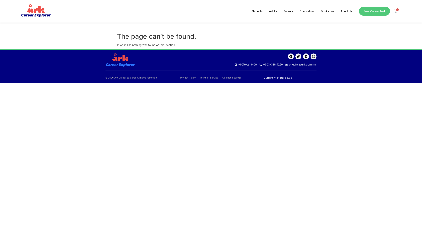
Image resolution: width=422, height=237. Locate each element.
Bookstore (327, 11)
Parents (288, 11)
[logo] (36, 11)
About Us (346, 11)
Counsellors (307, 11)
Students (257, 11)
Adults (273, 11)
